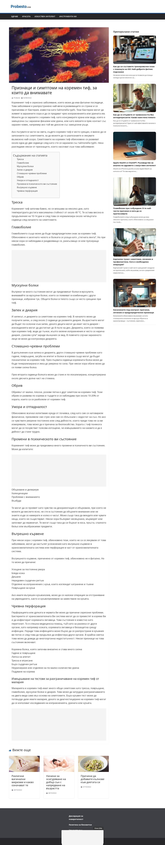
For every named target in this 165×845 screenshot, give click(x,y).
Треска (20, 159)
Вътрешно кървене (27, 187)
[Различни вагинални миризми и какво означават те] (24, 757)
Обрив (20, 176)
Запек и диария (25, 169)
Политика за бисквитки (80, 825)
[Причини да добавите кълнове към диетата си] (93, 757)
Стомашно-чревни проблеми (32, 173)
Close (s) (98, 828)
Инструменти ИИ (68, 16)
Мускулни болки (25, 166)
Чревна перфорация (27, 190)
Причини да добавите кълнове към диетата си (92, 779)
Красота (26, 16)
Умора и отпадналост (28, 180)
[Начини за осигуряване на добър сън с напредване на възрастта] (59, 757)
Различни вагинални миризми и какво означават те (23, 780)
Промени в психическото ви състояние (37, 183)
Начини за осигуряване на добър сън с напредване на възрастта (56, 782)
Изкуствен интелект (45, 16)
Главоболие (23, 162)
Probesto (17, 98)
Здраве (14, 16)
